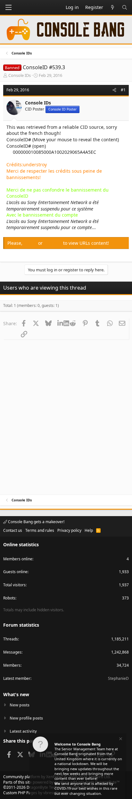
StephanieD (118, 678)
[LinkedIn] (60, 323)
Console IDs (19, 75)
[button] (8, 7)
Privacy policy (69, 530)
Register (53, 243)
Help (89, 530)
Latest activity (23, 731)
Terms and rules (39, 530)
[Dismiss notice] (120, 740)
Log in (31, 243)
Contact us (12, 530)
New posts (19, 705)
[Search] (125, 7)
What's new (16, 694)
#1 (123, 90)
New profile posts (26, 718)
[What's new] (112, 7)
